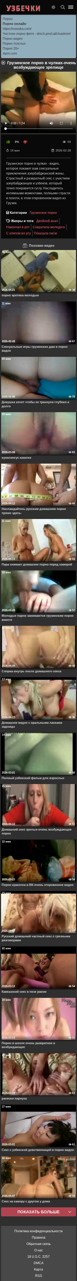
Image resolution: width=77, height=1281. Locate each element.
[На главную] (23, 7)
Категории (18, 212)
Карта (38, 1269)
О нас (38, 1250)
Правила (38, 1237)
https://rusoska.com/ (17, 28)
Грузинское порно (43, 212)
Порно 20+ (11, 48)
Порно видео (13, 38)
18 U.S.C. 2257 (38, 1256)
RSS (38, 1276)
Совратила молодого (49, 227)
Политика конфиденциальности (38, 1231)
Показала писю (45, 233)
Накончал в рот (18, 227)
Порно (8, 19)
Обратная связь (38, 1244)
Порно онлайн (14, 24)
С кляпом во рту (18, 233)
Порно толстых (14, 43)
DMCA (39, 1263)
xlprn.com (10, 53)
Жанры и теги (22, 221)
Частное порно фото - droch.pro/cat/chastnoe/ (37, 33)
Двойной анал (47, 221)
